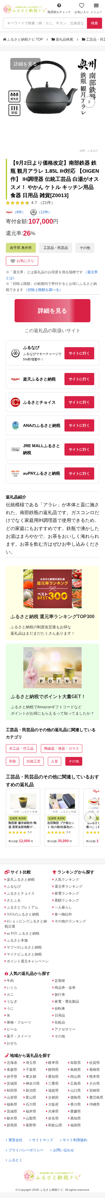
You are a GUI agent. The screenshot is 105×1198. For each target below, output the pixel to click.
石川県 (31, 1104)
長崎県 (94, 1069)
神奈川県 (33, 1083)
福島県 (12, 1104)
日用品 (60, 1015)
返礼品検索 (64, 39)
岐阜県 (53, 1062)
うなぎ (12, 1001)
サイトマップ (42, 1140)
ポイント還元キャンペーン (28, 961)
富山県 (31, 1097)
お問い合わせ (63, 1150)
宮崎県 (94, 1090)
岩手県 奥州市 (21, 248)
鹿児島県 (96, 1097)
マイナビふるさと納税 (24, 954)
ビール (12, 1029)
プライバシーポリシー (25, 1150)
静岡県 (53, 1069)
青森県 (12, 1069)
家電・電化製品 (67, 1001)
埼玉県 (31, 1062)
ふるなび (14, 886)
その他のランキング (70, 921)
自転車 (60, 1008)
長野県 (31, 1125)
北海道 (12, 1062)
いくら (12, 987)
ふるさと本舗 (17, 940)
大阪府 (53, 1104)
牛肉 (10, 980)
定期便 (60, 980)
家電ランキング (67, 893)
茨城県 (12, 1111)
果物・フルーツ (19, 1022)
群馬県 (12, 1125)
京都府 (53, 1097)
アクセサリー (65, 1029)
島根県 (75, 1069)
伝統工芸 (34, 761)
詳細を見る (25, 63)
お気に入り (81, 12)
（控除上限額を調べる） (43, 290)
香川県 (75, 1104)
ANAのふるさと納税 (23, 914)
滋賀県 (53, 1090)
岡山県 (75, 1076)
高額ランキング (67, 900)
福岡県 (75, 1125)
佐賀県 (94, 1062)
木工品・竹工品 (21, 749)
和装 (12, 761)
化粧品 (60, 1022)
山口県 (75, 1090)
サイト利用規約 (75, 1140)
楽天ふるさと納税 (21, 879)
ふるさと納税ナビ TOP (25, 39)
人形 (54, 761)
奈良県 (53, 1118)
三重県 (53, 1083)
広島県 (75, 1083)
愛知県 (53, 1076)
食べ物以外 (63, 914)
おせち (12, 1043)
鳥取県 (75, 1062)
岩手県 (12, 1076)
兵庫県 (53, 1111)
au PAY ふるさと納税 (23, 933)
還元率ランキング (69, 886)
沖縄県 (94, 1104)
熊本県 (94, 1076)
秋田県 (12, 1090)
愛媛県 (75, 1111)
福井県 (31, 1111)
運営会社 (15, 1140)
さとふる (14, 900)
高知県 (75, 1118)
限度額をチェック (59, 12)
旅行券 (60, 994)
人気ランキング (67, 879)
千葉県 (31, 1069)
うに (10, 1008)
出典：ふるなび (89, 150)
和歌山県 (55, 1125)
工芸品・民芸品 (55, 248)
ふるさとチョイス (21, 893)
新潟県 (31, 1090)
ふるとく (15, 1160)
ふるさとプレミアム (22, 907)
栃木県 (12, 1118)
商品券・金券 (65, 987)
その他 (85, 248)
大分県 (94, 1083)
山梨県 (31, 1118)
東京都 (31, 1076)
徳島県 (75, 1097)
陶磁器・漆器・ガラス (61, 749)
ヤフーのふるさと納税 (24, 947)
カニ (10, 994)
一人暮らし (63, 907)
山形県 (12, 1097)
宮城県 (12, 1083)
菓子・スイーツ (19, 1036)
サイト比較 (20, 872)
